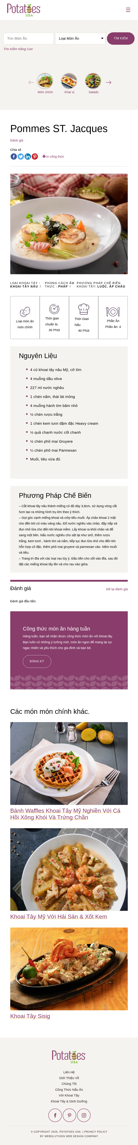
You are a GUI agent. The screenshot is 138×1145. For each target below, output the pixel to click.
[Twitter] (21, 156)
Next (107, 82)
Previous (30, 82)
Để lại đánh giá (117, 589)
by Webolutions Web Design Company (69, 1136)
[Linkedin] (28, 156)
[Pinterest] (35, 156)
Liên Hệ (69, 1072)
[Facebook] (14, 156)
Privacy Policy (95, 1131)
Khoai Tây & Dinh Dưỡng (69, 1101)
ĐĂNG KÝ (37, 661)
